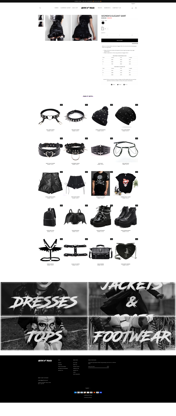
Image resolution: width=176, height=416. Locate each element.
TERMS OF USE (76, 368)
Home (57, 7)
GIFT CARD (75, 362)
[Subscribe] (108, 366)
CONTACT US (117, 7)
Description (135, 43)
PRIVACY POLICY (76, 366)
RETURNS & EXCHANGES (63, 368)
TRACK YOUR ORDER (62, 366)
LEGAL (74, 372)
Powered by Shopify (88, 397)
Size (102, 26)
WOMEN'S (107, 7)
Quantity (103, 32)
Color (104, 20)
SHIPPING (60, 364)
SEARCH (59, 362)
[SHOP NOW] (44, 299)
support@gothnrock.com (43, 380)
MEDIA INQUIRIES (76, 374)
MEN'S (100, 7)
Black (103, 22)
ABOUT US (75, 364)
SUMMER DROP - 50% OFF (69, 7)
